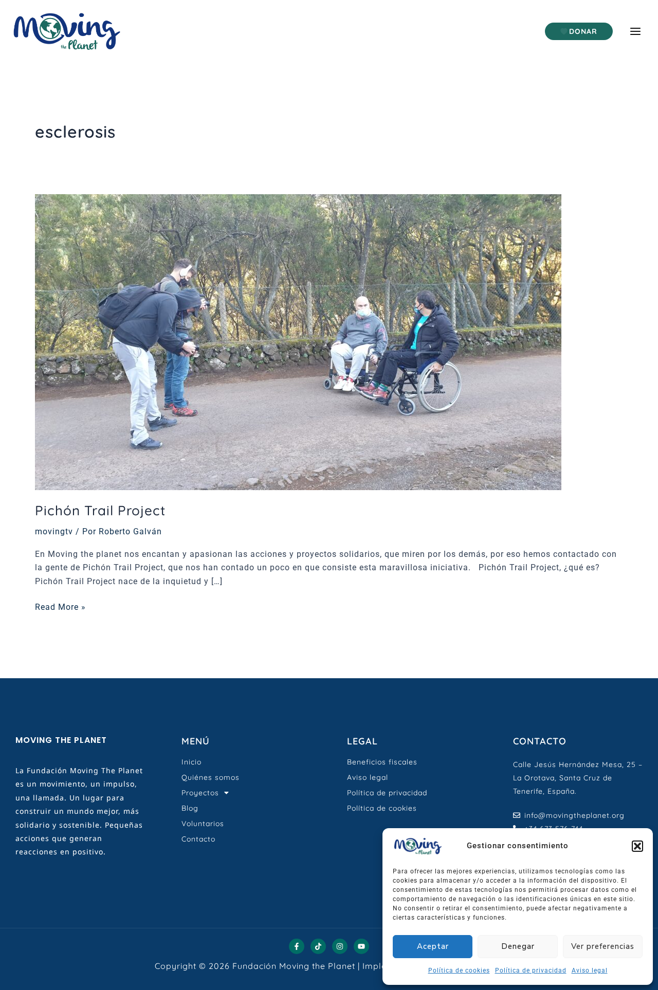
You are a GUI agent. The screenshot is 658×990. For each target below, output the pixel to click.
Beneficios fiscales (382, 762)
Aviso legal (590, 970)
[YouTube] (361, 946)
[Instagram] (340, 946)
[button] (637, 846)
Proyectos (200, 792)
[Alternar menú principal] (635, 31)
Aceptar (433, 946)
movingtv (54, 531)
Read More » (60, 606)
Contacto (198, 839)
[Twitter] (318, 946)
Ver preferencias (602, 946)
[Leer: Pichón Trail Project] (298, 342)
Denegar (518, 946)
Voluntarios (202, 823)
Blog (189, 808)
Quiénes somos (210, 777)
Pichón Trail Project (100, 510)
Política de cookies (459, 970)
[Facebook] (296, 946)
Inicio (191, 762)
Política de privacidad (530, 970)
